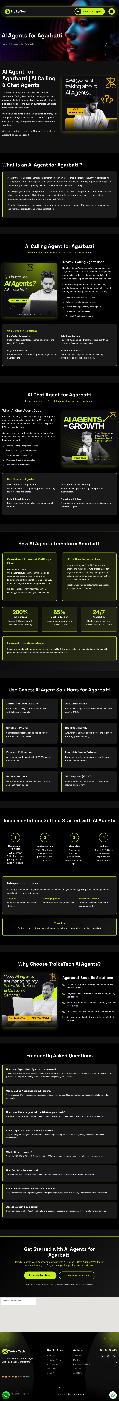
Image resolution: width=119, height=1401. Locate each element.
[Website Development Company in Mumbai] (14, 11)
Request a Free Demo (40, 1275)
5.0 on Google (24, 1377)
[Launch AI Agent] (89, 11)
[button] (113, 1395)
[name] (111, 11)
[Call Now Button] (5, 1396)
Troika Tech (78, 1394)
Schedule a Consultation (76, 1275)
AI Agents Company (20, 1394)
